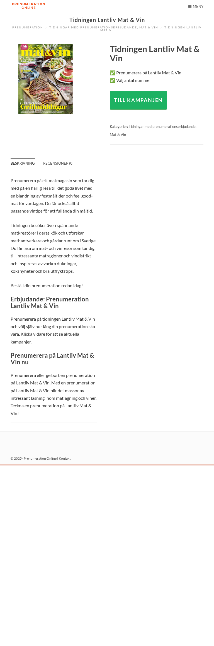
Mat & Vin (118, 134)
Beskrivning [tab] (23, 163)
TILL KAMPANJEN (138, 100)
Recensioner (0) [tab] (58, 163)
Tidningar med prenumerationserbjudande (162, 126)
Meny (198, 6)
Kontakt (64, 458)
